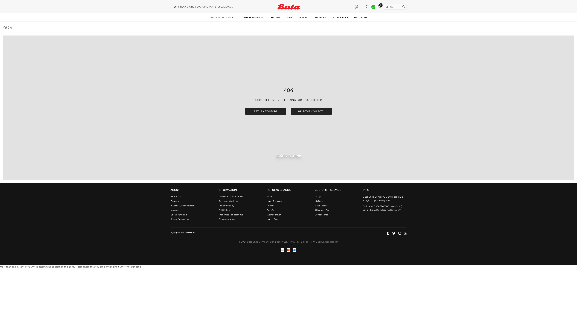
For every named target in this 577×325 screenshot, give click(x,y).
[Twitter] (393, 233)
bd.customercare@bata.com (385, 210)
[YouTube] (405, 233)
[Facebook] (388, 233)
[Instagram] (399, 233)
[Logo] (289, 6)
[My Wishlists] (366, 6)
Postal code (302, 241)
